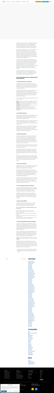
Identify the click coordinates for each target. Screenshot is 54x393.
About (28, 1)
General (29, 343)
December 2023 (31, 287)
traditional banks (25, 64)
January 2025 (30, 272)
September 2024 (31, 276)
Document (30, 339)
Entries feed (30, 361)
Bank (29, 334)
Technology (23, 1)
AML (29, 331)
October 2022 (31, 304)
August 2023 (30, 292)
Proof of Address (31, 351)
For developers (17, 1)
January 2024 (31, 286)
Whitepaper (30, 354)
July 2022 (30, 308)
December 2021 (31, 316)
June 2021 (30, 323)
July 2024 (30, 279)
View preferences (16, 391)
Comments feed (31, 362)
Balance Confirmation (32, 333)
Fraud (29, 342)
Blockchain (30, 335)
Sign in (51, 1)
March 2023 (30, 298)
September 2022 (31, 305)
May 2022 (30, 310)
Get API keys (38, 1)
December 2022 (31, 302)
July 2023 (30, 293)
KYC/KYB (30, 346)
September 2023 (31, 291)
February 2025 (31, 270)
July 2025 (30, 264)
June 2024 (30, 280)
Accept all (4, 391)
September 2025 (31, 262)
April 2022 (30, 311)
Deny (10, 391)
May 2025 (30, 267)
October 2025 (31, 261)
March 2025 (30, 269)
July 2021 (30, 322)
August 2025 (30, 263)
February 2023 (31, 299)
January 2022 (30, 315)
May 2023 (30, 296)
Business (30, 336)
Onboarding (30, 347)
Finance (29, 340)
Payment (30, 348)
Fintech (29, 341)
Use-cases (12, 1)
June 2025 (30, 266)
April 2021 (30, 326)
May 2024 (30, 281)
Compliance (30, 337)
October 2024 (31, 275)
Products (8, 1)
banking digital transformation (21, 249)
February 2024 (31, 285)
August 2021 (30, 321)
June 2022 (30, 309)
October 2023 (31, 290)
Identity (29, 345)
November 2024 (31, 274)
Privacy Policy (21, 389)
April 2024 (30, 282)
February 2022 (31, 314)
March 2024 (30, 284)
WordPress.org (31, 363)
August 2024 (30, 278)
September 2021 (31, 320)
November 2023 (31, 288)
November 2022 (31, 303)
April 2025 (30, 268)
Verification (30, 353)
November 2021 (31, 317)
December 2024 (31, 273)
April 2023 (30, 297)
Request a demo (45, 1)
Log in (29, 360)
